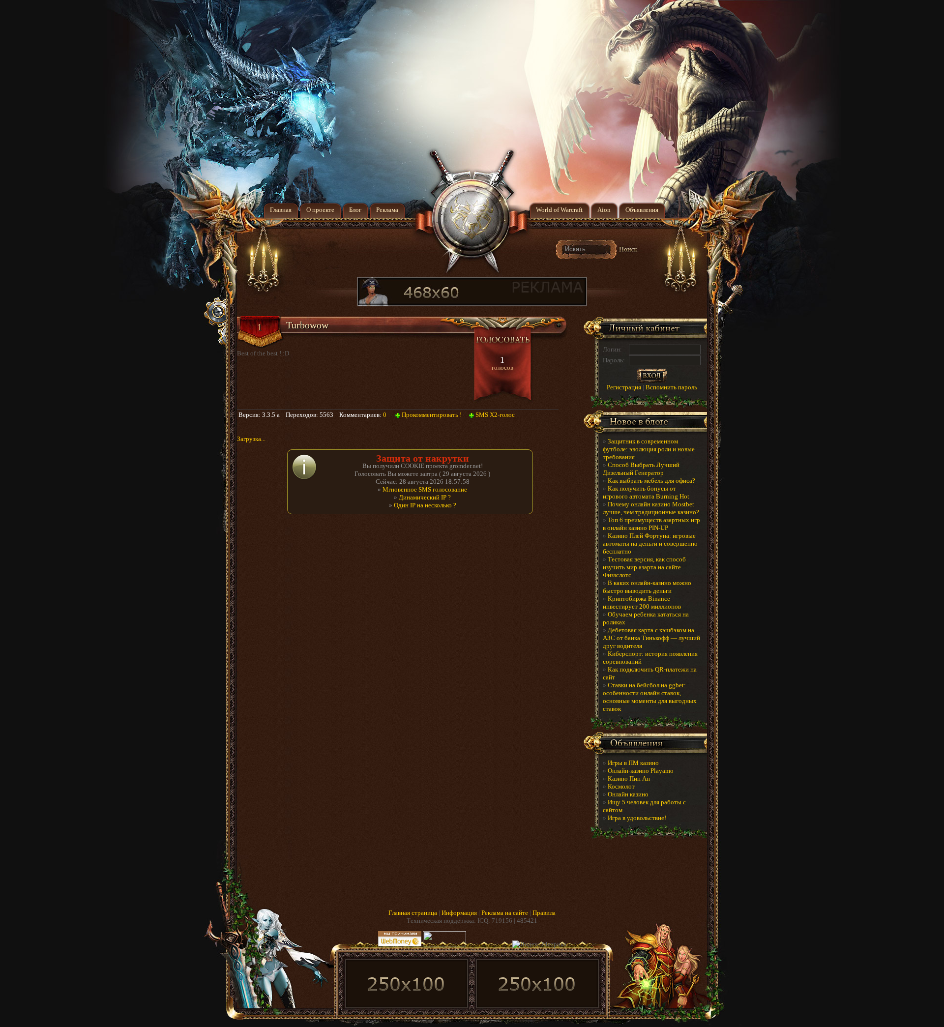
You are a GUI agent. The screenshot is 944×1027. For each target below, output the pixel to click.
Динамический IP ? (425, 497)
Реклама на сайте (504, 912)
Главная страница (412, 912)
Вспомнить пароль (671, 387)
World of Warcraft (559, 209)
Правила (544, 912)
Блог (355, 209)
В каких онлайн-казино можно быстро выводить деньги (647, 586)
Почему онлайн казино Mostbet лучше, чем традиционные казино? (651, 508)
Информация (459, 912)
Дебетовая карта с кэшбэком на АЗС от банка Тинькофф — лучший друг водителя (651, 637)
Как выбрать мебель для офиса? (651, 480)
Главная (281, 209)
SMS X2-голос (495, 414)
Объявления (641, 209)
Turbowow (307, 325)
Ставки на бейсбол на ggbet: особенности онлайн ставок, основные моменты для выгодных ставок (650, 696)
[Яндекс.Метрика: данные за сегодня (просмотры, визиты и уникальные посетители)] (539, 944)
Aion (604, 209)
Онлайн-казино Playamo (641, 770)
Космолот (621, 786)
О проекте (320, 209)
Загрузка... (251, 438)
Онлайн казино (628, 794)
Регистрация (624, 387)
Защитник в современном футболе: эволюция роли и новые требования (649, 449)
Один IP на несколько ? (425, 505)
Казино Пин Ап (629, 778)
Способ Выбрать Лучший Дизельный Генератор (641, 468)
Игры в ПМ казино (633, 762)
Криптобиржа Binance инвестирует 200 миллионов (642, 602)
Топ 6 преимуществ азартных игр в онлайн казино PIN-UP (651, 523)
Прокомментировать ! (432, 414)
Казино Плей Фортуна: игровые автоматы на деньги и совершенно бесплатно (650, 543)
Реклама (387, 209)
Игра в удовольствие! (637, 818)
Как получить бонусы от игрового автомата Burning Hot (646, 492)
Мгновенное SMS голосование (425, 489)
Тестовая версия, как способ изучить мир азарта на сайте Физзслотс (644, 567)
